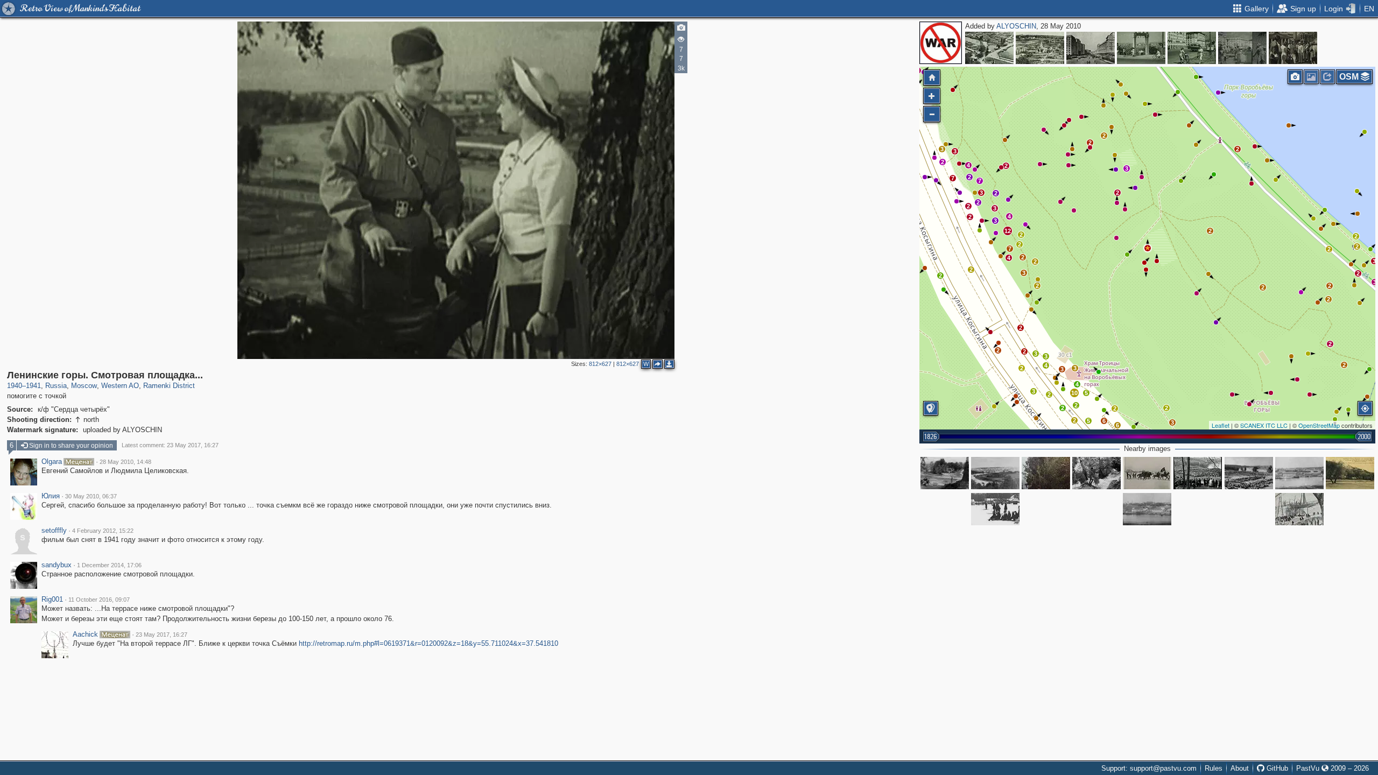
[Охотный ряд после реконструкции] (1090, 48)
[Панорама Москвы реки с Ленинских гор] (944, 473)
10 (1074, 393)
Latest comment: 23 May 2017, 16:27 (170, 445)
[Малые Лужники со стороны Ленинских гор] (1147, 509)
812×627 (600, 364)
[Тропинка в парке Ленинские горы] (1096, 473)
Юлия (50, 496)
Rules (1213, 768)
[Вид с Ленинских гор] (995, 473)
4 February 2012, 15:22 (102, 530)
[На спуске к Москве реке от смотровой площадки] (1046, 473)
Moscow (84, 386)
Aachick (85, 634)
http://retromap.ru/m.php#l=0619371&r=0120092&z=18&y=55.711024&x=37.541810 (428, 643)
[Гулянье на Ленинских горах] (1197, 473)
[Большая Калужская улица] (1192, 48)
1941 (33, 386)
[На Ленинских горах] (995, 509)
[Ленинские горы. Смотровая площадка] (1141, 48)
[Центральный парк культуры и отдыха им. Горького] (1040, 48)
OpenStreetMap (1319, 425)
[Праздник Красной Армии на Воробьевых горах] (1147, 473)
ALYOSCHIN (1016, 26)
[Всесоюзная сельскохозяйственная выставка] (989, 48)
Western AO (120, 386)
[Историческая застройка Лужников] (1299, 473)
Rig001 (52, 599)
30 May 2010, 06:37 (91, 496)
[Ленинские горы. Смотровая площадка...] (1147, 248)
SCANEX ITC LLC (1264, 425)
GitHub (1276, 768)
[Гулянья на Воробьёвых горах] (1249, 473)
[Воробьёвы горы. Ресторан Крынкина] (1350, 473)
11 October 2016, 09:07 (99, 599)
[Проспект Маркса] (1293, 48)
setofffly (54, 530)
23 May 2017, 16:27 (161, 634)
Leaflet (1220, 425)
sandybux (56, 565)
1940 (14, 386)
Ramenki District (169, 386)
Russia (56, 386)
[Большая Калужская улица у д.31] (1242, 48)
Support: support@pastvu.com (1149, 768)
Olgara (51, 462)
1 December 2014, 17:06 (109, 565)
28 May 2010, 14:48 (125, 462)
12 (1007, 231)
